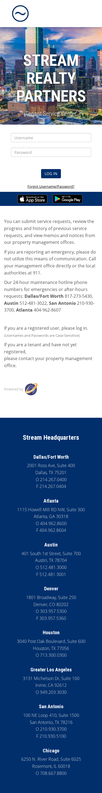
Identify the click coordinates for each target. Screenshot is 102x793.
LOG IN (51, 173)
